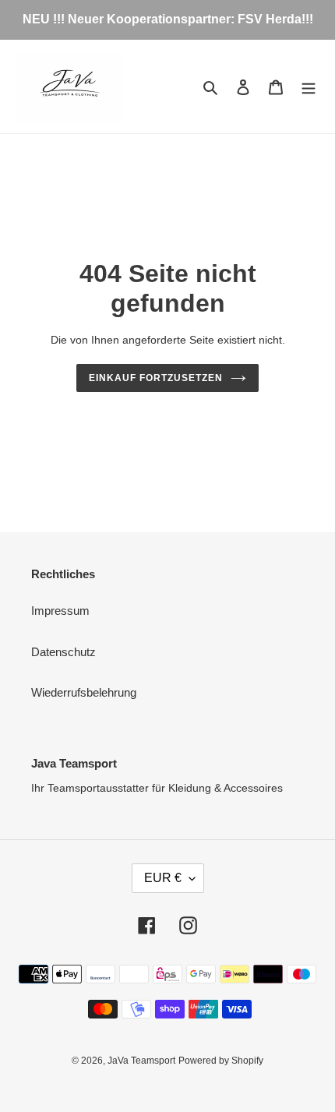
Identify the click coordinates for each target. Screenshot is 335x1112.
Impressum (60, 610)
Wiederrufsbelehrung (83, 692)
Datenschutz (63, 651)
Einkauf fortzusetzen (155, 377)
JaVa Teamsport (141, 1060)
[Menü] (308, 87)
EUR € (163, 877)
